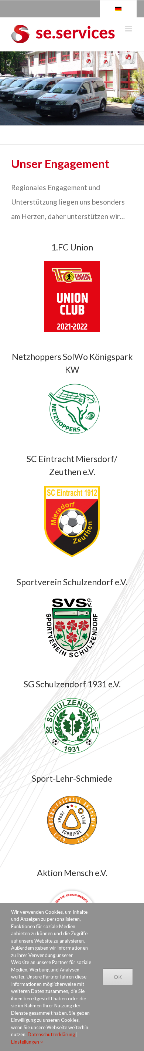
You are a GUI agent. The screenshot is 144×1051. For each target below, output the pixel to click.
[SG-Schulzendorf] (72, 702)
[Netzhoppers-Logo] (72, 387)
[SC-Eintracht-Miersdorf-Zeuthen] (72, 489)
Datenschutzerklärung (51, 1034)
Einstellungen (25, 1042)
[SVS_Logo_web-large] (72, 600)
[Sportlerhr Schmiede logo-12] (72, 796)
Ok (118, 977)
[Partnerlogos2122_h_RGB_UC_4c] (72, 265)
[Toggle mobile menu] (129, 29)
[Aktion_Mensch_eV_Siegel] (72, 890)
